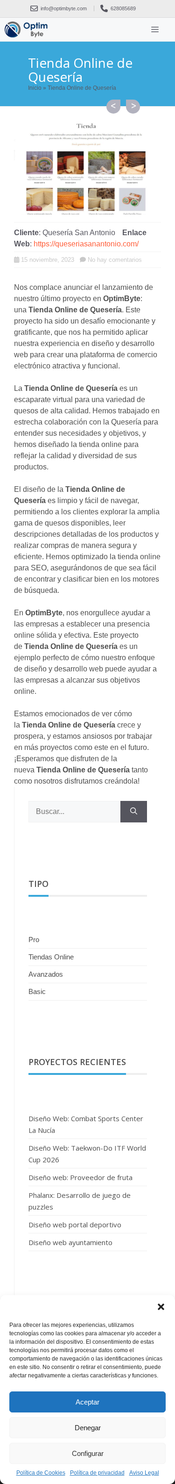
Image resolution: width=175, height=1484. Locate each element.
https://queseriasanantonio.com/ (86, 244)
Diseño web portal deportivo (74, 1224)
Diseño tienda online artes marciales (133, 107)
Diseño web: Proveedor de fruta (80, 1177)
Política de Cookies (40, 1473)
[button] (161, 1306)
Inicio (35, 88)
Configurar (88, 1453)
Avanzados (45, 974)
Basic (37, 991)
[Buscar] (133, 811)
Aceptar (87, 1402)
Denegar (88, 1428)
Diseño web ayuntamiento (113, 107)
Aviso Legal (144, 1473)
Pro (33, 940)
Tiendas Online (51, 957)
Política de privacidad (97, 1473)
